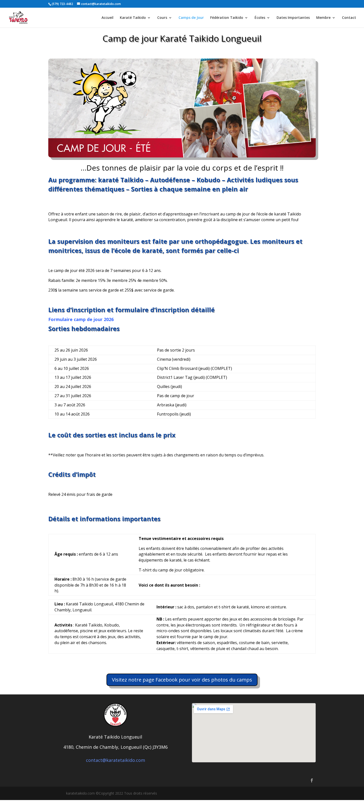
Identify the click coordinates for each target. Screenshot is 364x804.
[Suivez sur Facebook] (312, 780)
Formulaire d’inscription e (76, 504)
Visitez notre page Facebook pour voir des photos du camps (182, 679)
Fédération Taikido (226, 18)
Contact (349, 18)
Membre (323, 18)
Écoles (260, 18)
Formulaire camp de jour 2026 (81, 319)
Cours (162, 18)
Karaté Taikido (133, 18)
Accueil (107, 18)
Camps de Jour (191, 18)
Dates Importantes (293, 18)
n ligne (112, 504)
